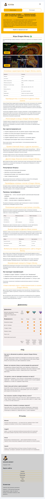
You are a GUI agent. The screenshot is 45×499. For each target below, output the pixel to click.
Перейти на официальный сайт (20, 29)
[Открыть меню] (40, 4)
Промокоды (22, 475)
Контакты (22, 477)
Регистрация (32, 10)
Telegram (23, 480)
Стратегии (22, 473)
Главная (22, 471)
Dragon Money (8, 462)
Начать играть (13, 10)
